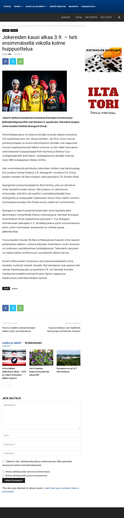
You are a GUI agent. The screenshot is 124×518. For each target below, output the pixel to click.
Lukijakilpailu (88, 6)
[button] (119, 17)
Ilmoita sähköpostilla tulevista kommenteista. (27, 471)
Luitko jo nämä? (12, 342)
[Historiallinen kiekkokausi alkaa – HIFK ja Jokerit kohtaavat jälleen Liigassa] (14, 357)
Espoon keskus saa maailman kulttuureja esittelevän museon (63, 329)
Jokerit (15, 288)
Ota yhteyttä (91, 17)
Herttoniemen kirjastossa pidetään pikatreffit (39, 371)
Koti (4, 25)
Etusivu (7, 6)
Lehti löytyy (106, 17)
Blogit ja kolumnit (35, 6)
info (9, 54)
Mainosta (73, 6)
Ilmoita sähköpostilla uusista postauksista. (26, 475)
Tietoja (79, 17)
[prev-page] (4, 385)
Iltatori (12, 25)
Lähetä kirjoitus (58, 6)
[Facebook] (5, 61)
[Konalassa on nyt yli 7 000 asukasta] (68, 357)
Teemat (17, 6)
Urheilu (14, 30)
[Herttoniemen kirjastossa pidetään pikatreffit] (41, 357)
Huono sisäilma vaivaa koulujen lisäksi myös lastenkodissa (18, 329)
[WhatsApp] (20, 61)
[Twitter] (13, 61)
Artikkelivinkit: (33, 342)
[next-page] (9, 385)
